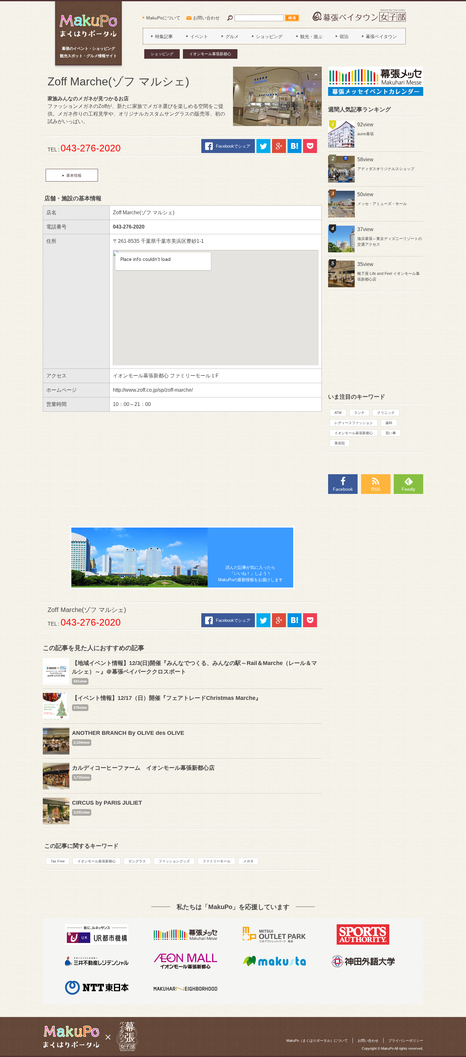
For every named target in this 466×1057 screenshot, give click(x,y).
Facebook (343, 489)
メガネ (248, 861)
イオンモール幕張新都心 (210, 54)
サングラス (137, 861)
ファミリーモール (216, 861)
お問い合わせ (206, 17)
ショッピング (162, 54)
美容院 (339, 443)
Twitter (263, 146)
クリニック (386, 413)
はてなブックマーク (294, 146)
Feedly (408, 489)
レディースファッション (353, 423)
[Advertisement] (182, 468)
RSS (375, 489)
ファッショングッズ (174, 861)
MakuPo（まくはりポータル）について (317, 1040)
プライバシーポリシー (405, 1040)
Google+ (279, 146)
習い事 (390, 433)
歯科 (388, 423)
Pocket (310, 146)
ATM (337, 413)
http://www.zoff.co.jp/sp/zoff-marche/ (153, 390)
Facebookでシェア (233, 146)
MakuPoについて (163, 17)
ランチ (359, 413)
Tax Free (58, 861)
